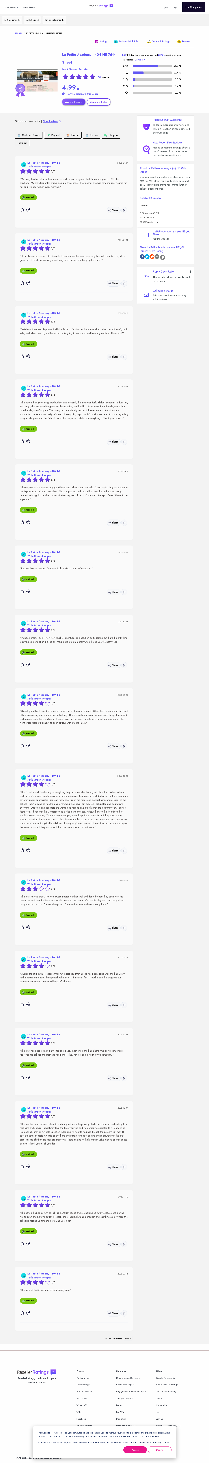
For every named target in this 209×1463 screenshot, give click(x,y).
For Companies (193, 7)
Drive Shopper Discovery (128, 1378)
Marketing (121, 1418)
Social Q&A (82, 1398)
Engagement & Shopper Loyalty (131, 1391)
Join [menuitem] (166, 7)
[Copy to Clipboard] (162, 257)
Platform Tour (83, 1378)
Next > (128, 1338)
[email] (157, 257)
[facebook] (142, 257)
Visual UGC (82, 1405)
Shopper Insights (124, 1398)
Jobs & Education (69, 69)
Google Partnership (165, 1378)
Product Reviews (85, 1391)
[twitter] (147, 257)
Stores (18, 33)
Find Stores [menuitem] (10, 7)
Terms (159, 1398)
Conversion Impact (125, 1384)
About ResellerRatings (167, 1384)
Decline (159, 1449)
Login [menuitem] (175, 7)
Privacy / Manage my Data (168, 1425)
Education (83, 69)
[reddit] (152, 257)
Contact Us (161, 1405)
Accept (135, 1449)
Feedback (81, 1418)
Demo (119, 1405)
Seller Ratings (83, 1384)
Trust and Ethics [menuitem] (28, 7)
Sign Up (159, 1418)
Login (158, 1412)
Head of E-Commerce (126, 1425)
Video (79, 1412)
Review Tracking (84, 1425)
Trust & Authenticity (166, 1391)
